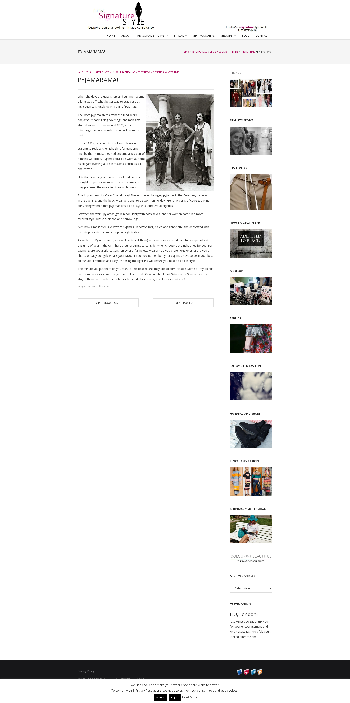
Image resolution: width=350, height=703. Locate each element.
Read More (189, 697)
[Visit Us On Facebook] (239, 674)
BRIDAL (179, 36)
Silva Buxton (103, 72)
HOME (111, 36)
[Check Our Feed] (259, 674)
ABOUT (126, 36)
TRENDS (233, 51)
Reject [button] (174, 697)
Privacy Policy (86, 671)
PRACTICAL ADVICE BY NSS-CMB (209, 51)
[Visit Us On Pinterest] (246, 674)
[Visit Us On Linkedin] (253, 674)
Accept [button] (160, 697)
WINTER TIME (247, 51)
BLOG (246, 36)
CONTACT (262, 36)
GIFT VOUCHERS (204, 36)
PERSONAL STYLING (150, 36)
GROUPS (227, 36)
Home (185, 51)
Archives (249, 576)
